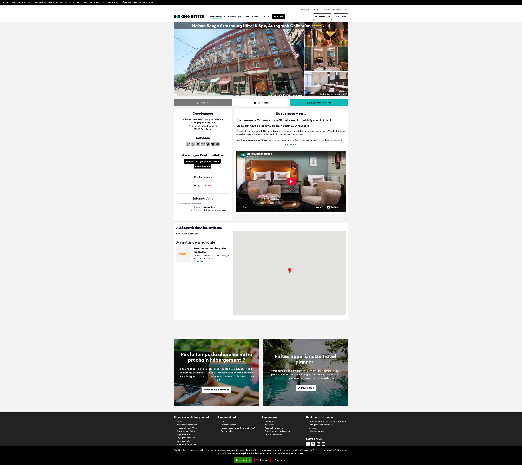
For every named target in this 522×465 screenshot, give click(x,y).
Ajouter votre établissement (278, 431)
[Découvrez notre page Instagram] (313, 444)
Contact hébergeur (273, 434)
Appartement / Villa (186, 431)
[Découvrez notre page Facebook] (308, 444)
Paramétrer (280, 460)
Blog (266, 16)
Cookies (312, 428)
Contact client (227, 431)
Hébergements (217, 16)
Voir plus (289, 144)
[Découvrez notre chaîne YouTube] (323, 444)
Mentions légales (316, 431)
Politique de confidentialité (321, 424)
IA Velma (278, 17)
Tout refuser (262, 460)
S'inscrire (341, 16)
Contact (327, 9)
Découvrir (200, 261)
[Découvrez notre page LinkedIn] (318, 444)
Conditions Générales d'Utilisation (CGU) (327, 421)
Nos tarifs (269, 424)
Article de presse (228, 424)
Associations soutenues (276, 428)
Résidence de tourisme (187, 424)
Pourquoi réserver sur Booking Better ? (238, 428)
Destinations (235, 16)
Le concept (270, 421)
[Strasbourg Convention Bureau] (208, 185)
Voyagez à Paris (184, 434)
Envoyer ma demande (216, 389)
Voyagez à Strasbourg (187, 444)
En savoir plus (305, 387)
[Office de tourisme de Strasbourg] (197, 185)
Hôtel (179, 421)
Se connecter (322, 16)
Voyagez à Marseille (186, 437)
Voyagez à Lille (183, 441)
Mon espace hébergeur (310, 9)
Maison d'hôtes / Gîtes (187, 428)
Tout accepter (243, 460)
